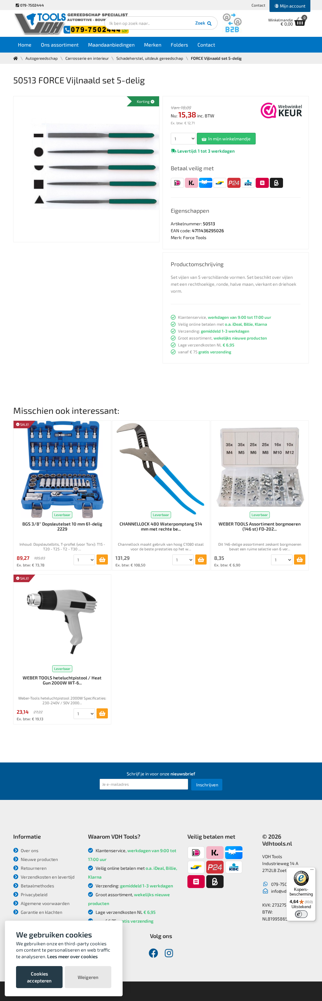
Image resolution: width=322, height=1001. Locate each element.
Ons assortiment (60, 45)
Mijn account (292, 5)
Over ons (29, 850)
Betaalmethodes (37, 885)
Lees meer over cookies (72, 956)
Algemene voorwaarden (44, 903)
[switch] (301, 914)
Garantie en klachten (41, 912)
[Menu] (312, 871)
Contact (258, 5)
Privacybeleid (33, 894)
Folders (179, 45)
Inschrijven (207, 784)
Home (24, 45)
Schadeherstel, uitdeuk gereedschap (149, 58)
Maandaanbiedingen (111, 45)
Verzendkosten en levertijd (47, 877)
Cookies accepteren (39, 977)
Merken (152, 45)
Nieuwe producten (39, 859)
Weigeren (88, 977)
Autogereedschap (41, 58)
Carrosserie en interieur (87, 58)
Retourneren (33, 868)
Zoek (200, 22)
